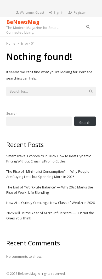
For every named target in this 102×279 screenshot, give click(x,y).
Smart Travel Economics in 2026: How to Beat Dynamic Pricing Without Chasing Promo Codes (48, 159)
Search (12, 113)
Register (79, 12)
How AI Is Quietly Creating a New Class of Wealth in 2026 (50, 202)
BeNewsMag (22, 21)
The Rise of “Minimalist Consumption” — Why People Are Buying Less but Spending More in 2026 (47, 174)
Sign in (59, 12)
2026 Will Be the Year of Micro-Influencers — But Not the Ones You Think (50, 215)
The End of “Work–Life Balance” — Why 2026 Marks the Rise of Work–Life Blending (49, 190)
